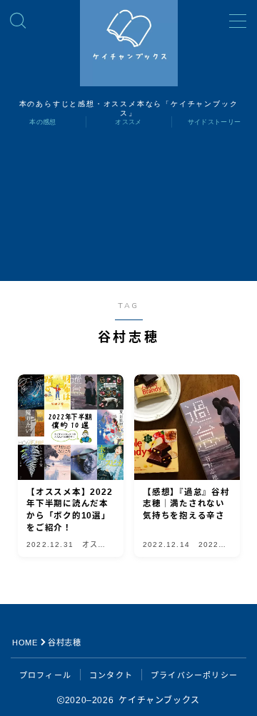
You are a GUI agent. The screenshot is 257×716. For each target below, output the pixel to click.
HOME (24, 642)
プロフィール (45, 675)
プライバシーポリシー (194, 675)
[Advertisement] (128, 212)
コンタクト (111, 675)
